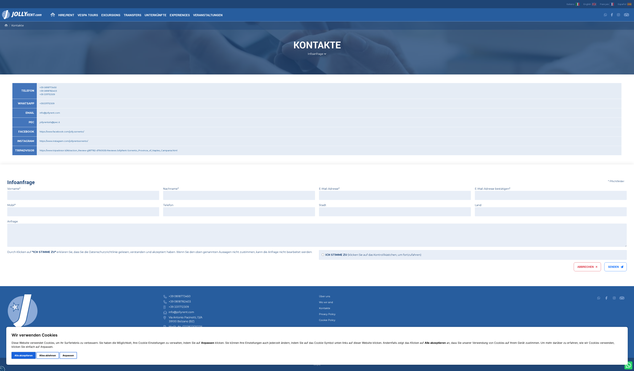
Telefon (168, 205)
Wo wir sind (326, 302)
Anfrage (12, 221)
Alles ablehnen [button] (47, 355)
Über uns (324, 296)
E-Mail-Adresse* (329, 188)
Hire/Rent (66, 15)
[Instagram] (618, 15)
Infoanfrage (316, 53)
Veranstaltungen (208, 15)
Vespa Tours (88, 15)
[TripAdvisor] (626, 15)
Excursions (110, 15)
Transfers (132, 15)
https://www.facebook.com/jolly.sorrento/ (62, 131)
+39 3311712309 (179, 306)
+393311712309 (47, 103)
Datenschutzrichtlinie (103, 252)
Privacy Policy (327, 314)
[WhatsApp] (605, 15)
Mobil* (11, 205)
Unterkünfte (155, 15)
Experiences (180, 15)
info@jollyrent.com (50, 112)
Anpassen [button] (68, 355)
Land (478, 205)
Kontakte (324, 308)
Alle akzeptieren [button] (24, 355)
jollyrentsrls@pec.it (50, 122)
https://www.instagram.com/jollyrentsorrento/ (64, 141)
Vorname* (13, 188)
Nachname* (171, 188)
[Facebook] (612, 15)
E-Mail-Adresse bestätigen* (492, 188)
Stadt (322, 205)
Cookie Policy (327, 320)
